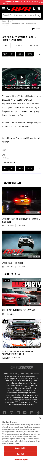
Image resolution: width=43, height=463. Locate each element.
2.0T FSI (29, 54)
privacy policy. (14, 443)
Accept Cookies (20, 448)
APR (12, 54)
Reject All (20, 454)
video (5, 54)
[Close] (40, 418)
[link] (21, 201)
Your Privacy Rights (21, 459)
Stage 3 (20, 54)
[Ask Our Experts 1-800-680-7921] (8, 8)
